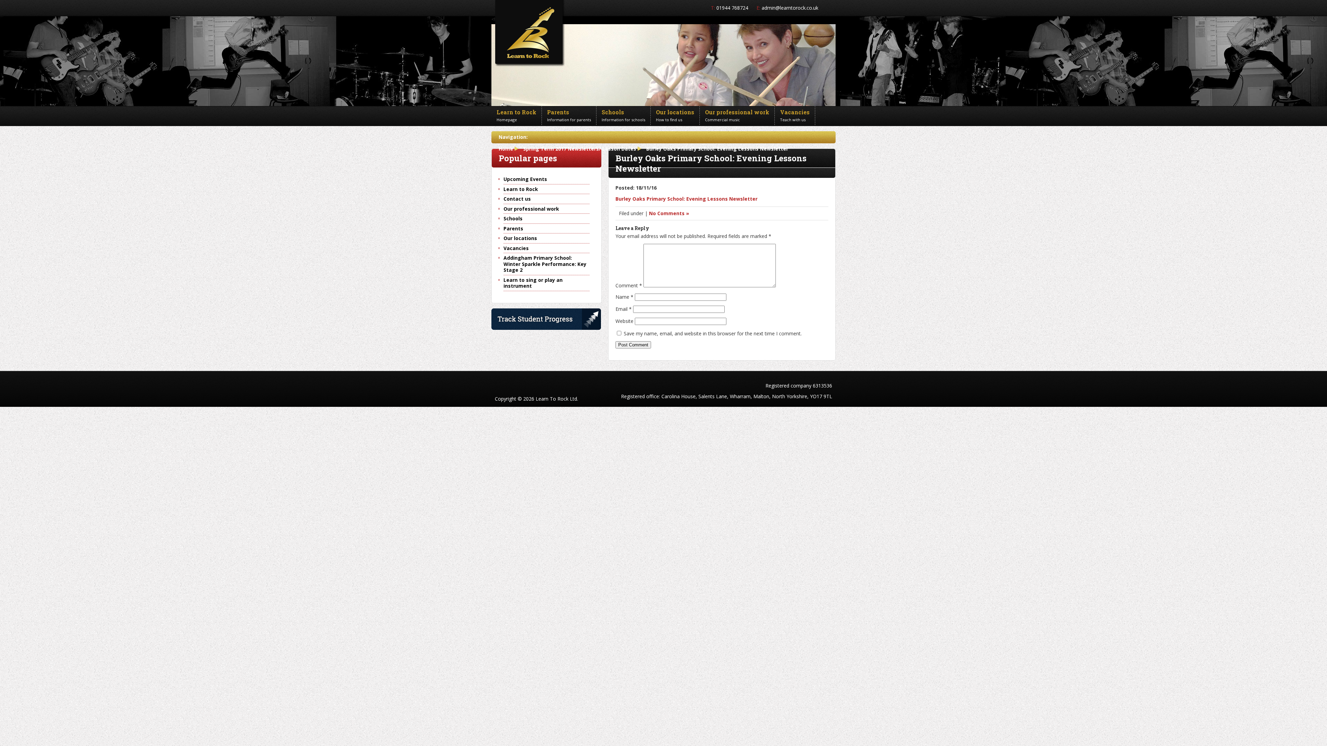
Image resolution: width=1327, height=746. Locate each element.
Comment (628, 285)
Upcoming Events (525, 179)
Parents (513, 228)
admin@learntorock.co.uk (790, 7)
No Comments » (669, 213)
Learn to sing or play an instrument (533, 283)
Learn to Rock (520, 189)
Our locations (520, 238)
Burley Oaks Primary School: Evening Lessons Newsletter (686, 198)
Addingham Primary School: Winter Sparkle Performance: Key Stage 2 (544, 264)
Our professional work (531, 208)
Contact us (517, 198)
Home (506, 148)
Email (623, 309)
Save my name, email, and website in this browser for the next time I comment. (713, 333)
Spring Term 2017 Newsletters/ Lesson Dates (579, 148)
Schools (513, 218)
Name (624, 297)
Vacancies (516, 248)
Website (624, 321)
